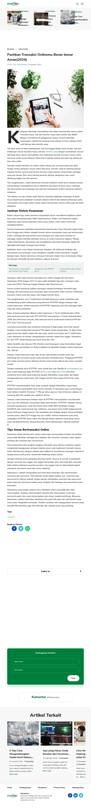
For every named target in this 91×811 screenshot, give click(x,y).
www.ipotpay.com (75, 368)
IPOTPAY (11, 517)
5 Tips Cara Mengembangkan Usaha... (80, 19)
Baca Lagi (13, 774)
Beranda (11, 49)
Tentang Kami (25, 787)
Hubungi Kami (78, 787)
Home (9, 787)
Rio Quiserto (22, 64)
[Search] (77, 3)
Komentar (29, 761)
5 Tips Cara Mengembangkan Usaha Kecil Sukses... (21, 754)
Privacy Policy (59, 787)
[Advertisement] (47, 37)
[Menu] (82, 3)
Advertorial (23, 11)
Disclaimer (42, 787)
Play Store (47, 371)
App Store (61, 371)
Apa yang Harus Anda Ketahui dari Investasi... (56, 752)
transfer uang (52, 151)
